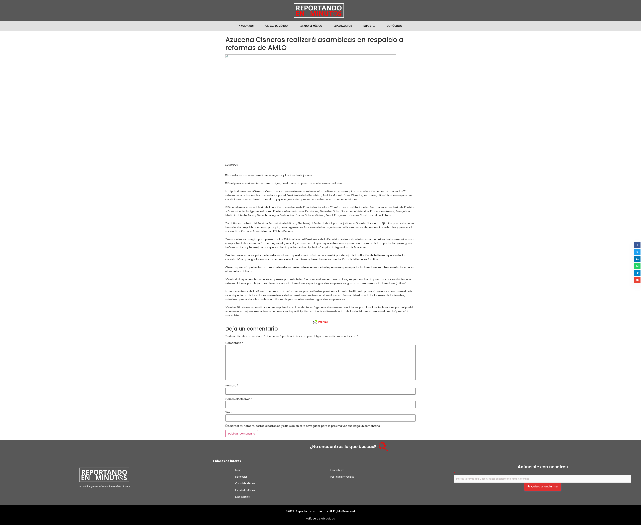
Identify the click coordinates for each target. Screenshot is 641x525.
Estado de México (310, 26)
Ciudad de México (276, 26)
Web (228, 412)
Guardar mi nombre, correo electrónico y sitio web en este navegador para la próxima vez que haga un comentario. (304, 426)
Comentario (234, 343)
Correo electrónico (239, 399)
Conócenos (394, 26)
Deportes (369, 26)
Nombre (231, 385)
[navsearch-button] (382, 445)
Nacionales (246, 26)
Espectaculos (343, 26)
